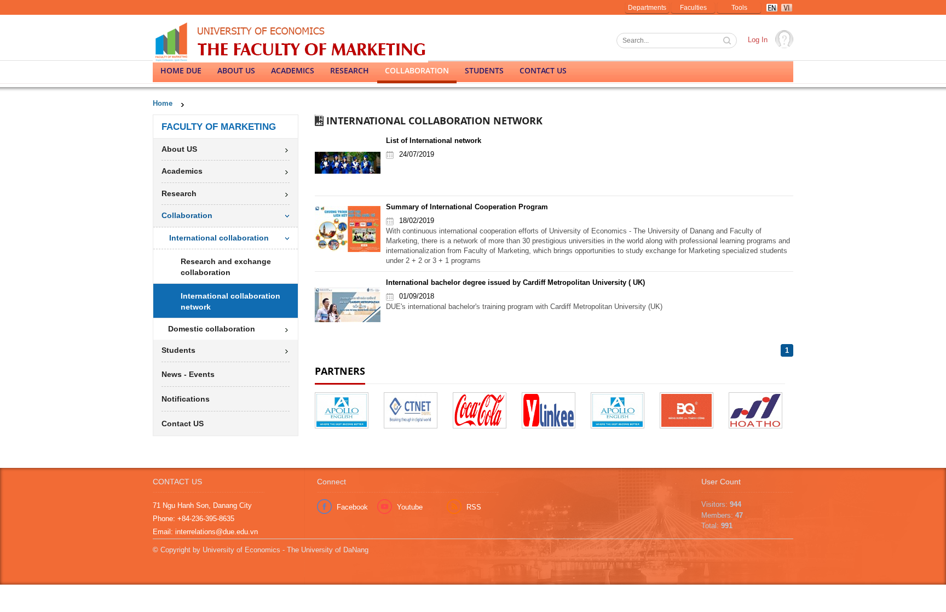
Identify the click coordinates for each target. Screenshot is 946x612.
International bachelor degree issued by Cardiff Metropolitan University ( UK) (515, 282)
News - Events (188, 374)
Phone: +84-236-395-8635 (193, 518)
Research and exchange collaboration (226, 267)
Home (162, 103)
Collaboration (417, 70)
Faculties (693, 8)
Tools (739, 8)
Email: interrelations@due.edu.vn (205, 532)
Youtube (410, 507)
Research (349, 70)
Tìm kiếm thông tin (728, 41)
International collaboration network (230, 301)
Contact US (543, 70)
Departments (647, 8)
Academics (292, 70)
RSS (473, 507)
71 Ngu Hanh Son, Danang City (202, 505)
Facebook (352, 507)
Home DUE (180, 70)
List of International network (433, 140)
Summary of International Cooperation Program (467, 207)
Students (484, 70)
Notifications (185, 398)
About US (236, 70)
